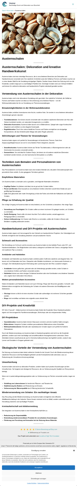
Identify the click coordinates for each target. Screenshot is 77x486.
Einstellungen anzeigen (38, 478)
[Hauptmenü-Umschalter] (73, 4)
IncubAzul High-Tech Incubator (49, 436)
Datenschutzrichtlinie (43, 483)
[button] (74, 451)
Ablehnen (38, 473)
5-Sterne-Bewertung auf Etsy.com (46, 429)
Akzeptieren (38, 467)
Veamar (12, 3)
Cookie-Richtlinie (31, 483)
